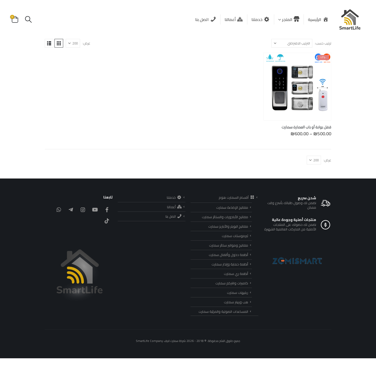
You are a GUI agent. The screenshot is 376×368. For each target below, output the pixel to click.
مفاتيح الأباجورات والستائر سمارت (225, 217)
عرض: (86, 43)
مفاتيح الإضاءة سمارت (232, 207)
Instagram (83, 210)
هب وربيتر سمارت (236, 302)
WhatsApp (59, 210)
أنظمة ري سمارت (236, 274)
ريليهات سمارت (237, 292)
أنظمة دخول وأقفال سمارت (228, 255)
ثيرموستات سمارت (235, 236)
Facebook (107, 210)
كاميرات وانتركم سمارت (231, 283)
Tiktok (107, 221)
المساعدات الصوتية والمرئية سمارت (223, 311)
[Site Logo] (350, 19)
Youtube (95, 210)
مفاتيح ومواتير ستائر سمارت (228, 245)
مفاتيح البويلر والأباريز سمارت (228, 226)
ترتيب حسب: (323, 43)
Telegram (71, 210)
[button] (28, 19)
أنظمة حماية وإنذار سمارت (230, 264)
